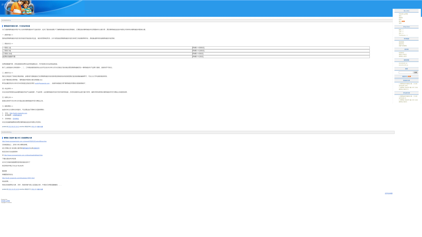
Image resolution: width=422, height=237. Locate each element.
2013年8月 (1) (403, 63)
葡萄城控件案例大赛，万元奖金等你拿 (17, 26)
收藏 (41, 126)
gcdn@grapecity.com (42, 83)
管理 (400, 23)
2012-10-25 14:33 (13, 189)
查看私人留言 (403, 56)
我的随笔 (401, 42)
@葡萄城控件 (17, 115)
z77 (4, 4)
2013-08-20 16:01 (13, 126)
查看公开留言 (403, 54)
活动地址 (16, 118)
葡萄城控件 (26, 148)
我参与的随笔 (403, 46)
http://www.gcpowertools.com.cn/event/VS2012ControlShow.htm (24, 141)
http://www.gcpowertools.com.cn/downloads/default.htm (23, 155)
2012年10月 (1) (403, 65)
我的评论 (401, 44)
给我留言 (401, 52)
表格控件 (36, 148)
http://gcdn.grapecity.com (18, 113)
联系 (400, 19)
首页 (400, 16)
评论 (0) (34, 126)
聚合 (400, 21)
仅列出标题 (389, 193)
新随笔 (401, 17)
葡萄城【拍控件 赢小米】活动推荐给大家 (18, 138)
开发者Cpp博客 (403, 14)
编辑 (38, 126)
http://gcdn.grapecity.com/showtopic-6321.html (18, 178)
